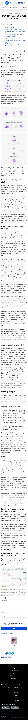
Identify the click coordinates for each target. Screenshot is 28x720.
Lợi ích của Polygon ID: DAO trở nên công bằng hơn (14, 41)
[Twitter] (15, 647)
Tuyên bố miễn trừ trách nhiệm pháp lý (19, 717)
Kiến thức (15, 13)
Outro (6, 38)
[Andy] (14, 640)
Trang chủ (10, 13)
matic (5, 657)
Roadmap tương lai (10, 36)
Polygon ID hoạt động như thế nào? (15, 29)
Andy (18, 21)
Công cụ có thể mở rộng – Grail (13, 34)
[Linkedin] (12, 647)
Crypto (18, 13)
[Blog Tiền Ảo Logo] (14, 3)
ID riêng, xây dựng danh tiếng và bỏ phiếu (14, 31)
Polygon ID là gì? (9, 27)
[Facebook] (6, 653)
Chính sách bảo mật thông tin (6, 717)
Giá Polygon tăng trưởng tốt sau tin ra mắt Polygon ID (14, 44)
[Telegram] (14, 647)
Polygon (9, 657)
